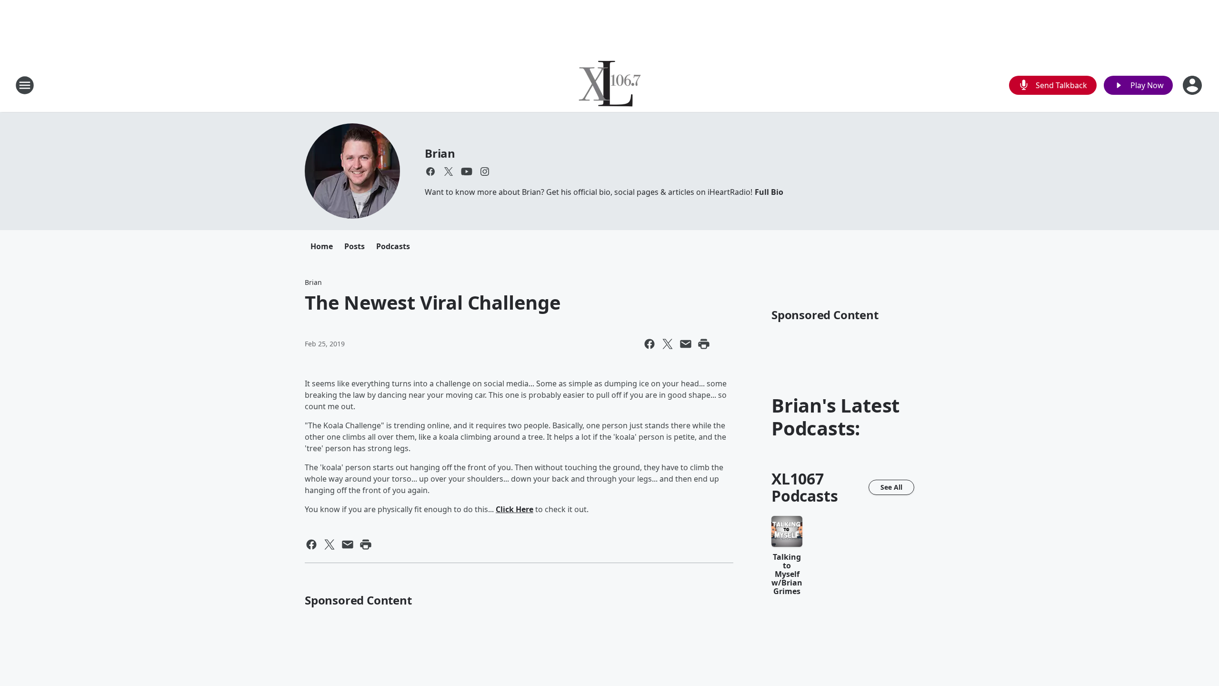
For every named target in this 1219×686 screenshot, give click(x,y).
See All (891, 487)
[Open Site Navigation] (24, 85)
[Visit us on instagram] (484, 171)
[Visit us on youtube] (466, 171)
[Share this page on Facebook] (649, 344)
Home (321, 246)
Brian (440, 153)
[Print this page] (703, 344)
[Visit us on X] (448, 171)
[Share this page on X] (667, 344)
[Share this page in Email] (685, 344)
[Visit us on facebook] (430, 171)
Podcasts (393, 246)
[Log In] (1193, 85)
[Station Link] (610, 85)
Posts (354, 246)
